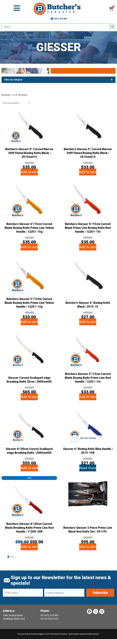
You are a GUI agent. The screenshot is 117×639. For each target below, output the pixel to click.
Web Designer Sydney (77, 634)
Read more (87, 468)
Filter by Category (13, 79)
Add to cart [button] (29, 172)
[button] (58, 80)
